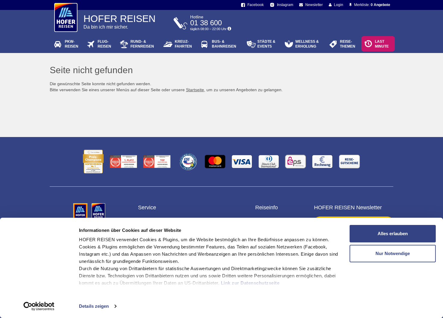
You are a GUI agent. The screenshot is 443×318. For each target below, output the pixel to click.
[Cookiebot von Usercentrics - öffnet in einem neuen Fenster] (39, 306)
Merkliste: (371, 5)
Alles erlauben (393, 233)
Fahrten (183, 43)
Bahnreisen (224, 43)
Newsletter (313, 5)
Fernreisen (142, 43)
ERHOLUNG (307, 43)
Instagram (284, 5)
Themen (347, 43)
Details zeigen (94, 306)
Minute (382, 43)
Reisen (71, 43)
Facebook (255, 5)
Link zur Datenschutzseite (250, 282)
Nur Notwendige (392, 253)
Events (266, 43)
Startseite (195, 89)
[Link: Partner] (81, 211)
